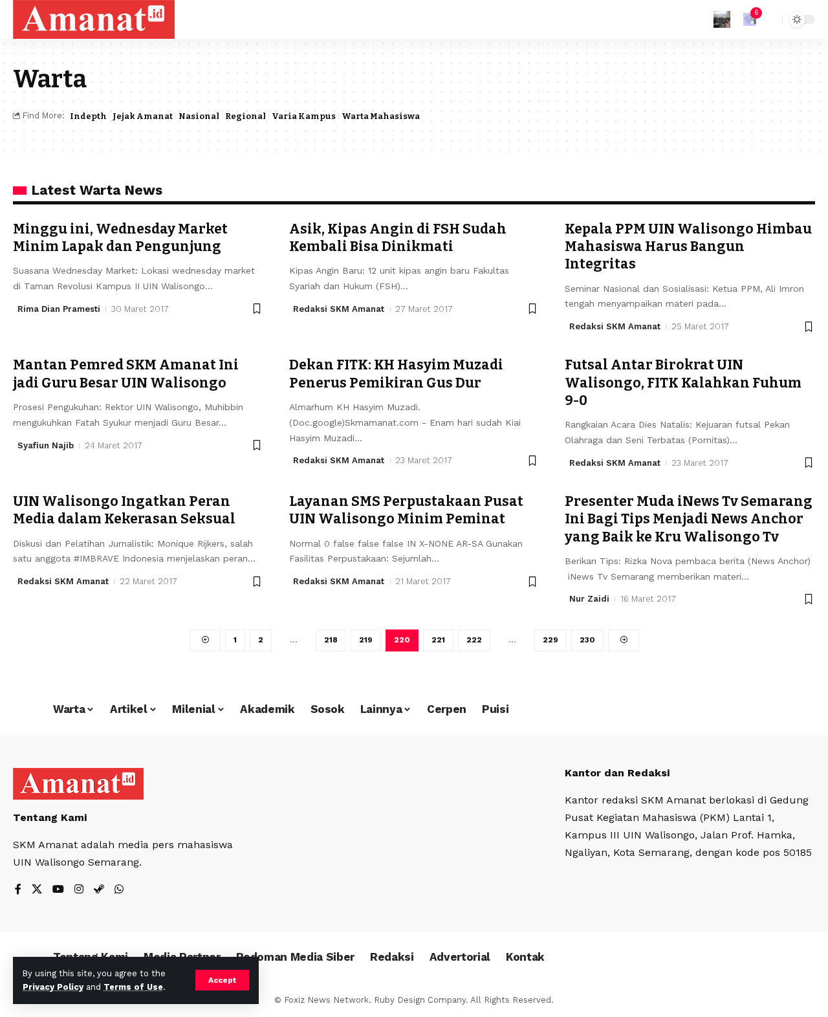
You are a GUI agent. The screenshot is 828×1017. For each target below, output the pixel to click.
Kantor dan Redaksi (617, 773)
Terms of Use (133, 987)
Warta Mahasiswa (381, 116)
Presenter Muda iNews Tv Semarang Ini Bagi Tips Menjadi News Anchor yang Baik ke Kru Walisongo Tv (688, 519)
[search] (769, 19)
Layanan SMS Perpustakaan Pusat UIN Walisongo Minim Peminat (406, 510)
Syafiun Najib (45, 445)
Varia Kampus (304, 116)
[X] (37, 889)
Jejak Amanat (143, 116)
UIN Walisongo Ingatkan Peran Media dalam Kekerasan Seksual (124, 510)
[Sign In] (722, 19)
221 (438, 639)
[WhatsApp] (119, 889)
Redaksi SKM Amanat (338, 309)
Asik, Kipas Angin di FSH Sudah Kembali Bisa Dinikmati (398, 238)
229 (550, 639)
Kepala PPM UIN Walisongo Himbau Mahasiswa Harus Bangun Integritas (688, 247)
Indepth (88, 116)
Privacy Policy (53, 987)
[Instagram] (78, 889)
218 (331, 639)
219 (366, 639)
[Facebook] (18, 889)
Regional (245, 116)
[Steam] (99, 889)
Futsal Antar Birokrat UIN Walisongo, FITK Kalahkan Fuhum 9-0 (683, 382)
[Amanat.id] (94, 19)
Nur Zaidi (589, 599)
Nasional (199, 116)
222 (474, 639)
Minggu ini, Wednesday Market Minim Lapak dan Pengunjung (120, 238)
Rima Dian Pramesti (58, 309)
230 (587, 639)
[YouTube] (58, 889)
